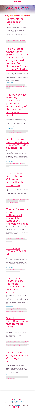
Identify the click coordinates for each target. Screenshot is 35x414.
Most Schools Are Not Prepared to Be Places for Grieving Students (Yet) (17, 143)
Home (6, 402)
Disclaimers (18, 404)
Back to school (22, 165)
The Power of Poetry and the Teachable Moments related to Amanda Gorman (16, 285)
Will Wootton (15, 345)
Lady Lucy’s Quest (24, 402)
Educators (8, 309)
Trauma (23, 132)
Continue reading (9, 38)
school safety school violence (21, 239)
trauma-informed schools (20, 344)
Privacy (24, 404)
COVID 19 (22, 163)
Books (22, 130)
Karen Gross (10, 40)
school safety (14, 311)
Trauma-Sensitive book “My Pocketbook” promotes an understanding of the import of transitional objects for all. (17, 104)
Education (12, 86)
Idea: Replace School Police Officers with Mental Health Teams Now (14, 179)
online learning (21, 309)
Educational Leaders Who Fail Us (16, 251)
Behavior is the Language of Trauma (14, 21)
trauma (7, 202)
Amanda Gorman (15, 309)
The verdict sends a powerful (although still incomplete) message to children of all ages (17, 216)
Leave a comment (14, 202)
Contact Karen (12, 404)
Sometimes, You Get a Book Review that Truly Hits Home (17, 322)
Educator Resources (18, 86)
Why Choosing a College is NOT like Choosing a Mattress (17, 357)
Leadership (12, 165)
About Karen (12, 402)
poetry (11, 311)
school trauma (9, 241)
